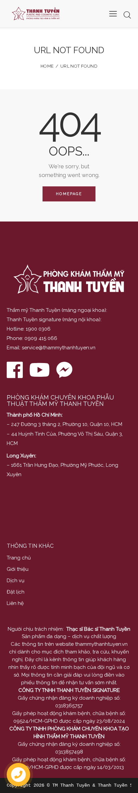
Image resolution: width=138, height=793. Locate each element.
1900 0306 (38, 329)
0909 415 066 (40, 338)
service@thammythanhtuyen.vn (58, 348)
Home (47, 66)
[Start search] (127, 14)
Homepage (69, 194)
